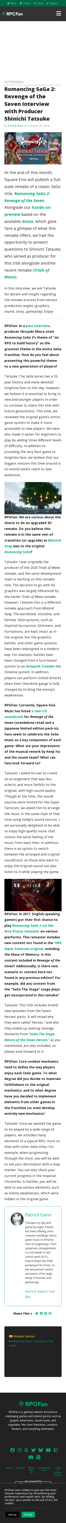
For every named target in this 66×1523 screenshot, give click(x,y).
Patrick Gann (15, 125)
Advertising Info (44, 1469)
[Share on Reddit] (45, 1313)
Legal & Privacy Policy (57, 1471)
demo (27, 221)
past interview (38, 326)
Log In (41, 3)
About (13, 3)
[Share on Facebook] (41, 1313)
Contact (27, 3)
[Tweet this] (36, 1313)
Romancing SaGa (17, 552)
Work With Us (31, 1470)
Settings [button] (12, 1514)
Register (54, 3)
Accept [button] (28, 1514)
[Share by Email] (50, 1313)
